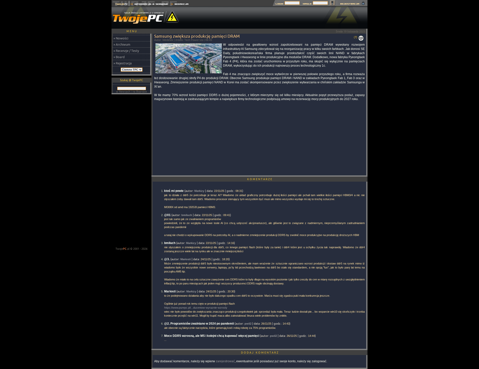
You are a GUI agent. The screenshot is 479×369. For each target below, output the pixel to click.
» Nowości (121, 38)
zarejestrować (225, 361)
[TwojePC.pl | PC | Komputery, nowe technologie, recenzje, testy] (120, 4)
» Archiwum (122, 44)
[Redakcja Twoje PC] (179, 4)
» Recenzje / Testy (126, 50)
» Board (119, 57)
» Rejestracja (123, 63)
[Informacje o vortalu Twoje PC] (149, 4)
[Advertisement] (276, 17)
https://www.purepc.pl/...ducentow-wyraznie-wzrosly (195, 307)
